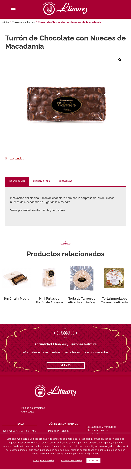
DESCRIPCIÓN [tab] (17, 181)
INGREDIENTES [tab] (41, 181)
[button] (13, 8)
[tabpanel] (65, 206)
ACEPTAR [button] (93, 460)
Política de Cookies (71, 460)
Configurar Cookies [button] (43, 460)
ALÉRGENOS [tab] (65, 181)
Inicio (5, 22)
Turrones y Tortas (23, 22)
